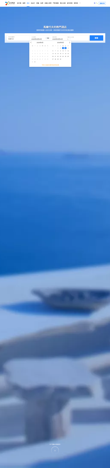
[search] (37, 39)
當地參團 (69, 3)
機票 (24, 3)
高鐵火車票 (48, 3)
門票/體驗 (56, 3)
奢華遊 (76, 3)
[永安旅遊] (9, 3)
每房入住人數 (70, 37)
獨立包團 (63, 3)
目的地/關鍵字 (11, 36)
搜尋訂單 (102, 3)
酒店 (28, 3)
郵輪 (37, 3)
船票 (41, 3)
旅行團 (19, 3)
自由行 (33, 3)
